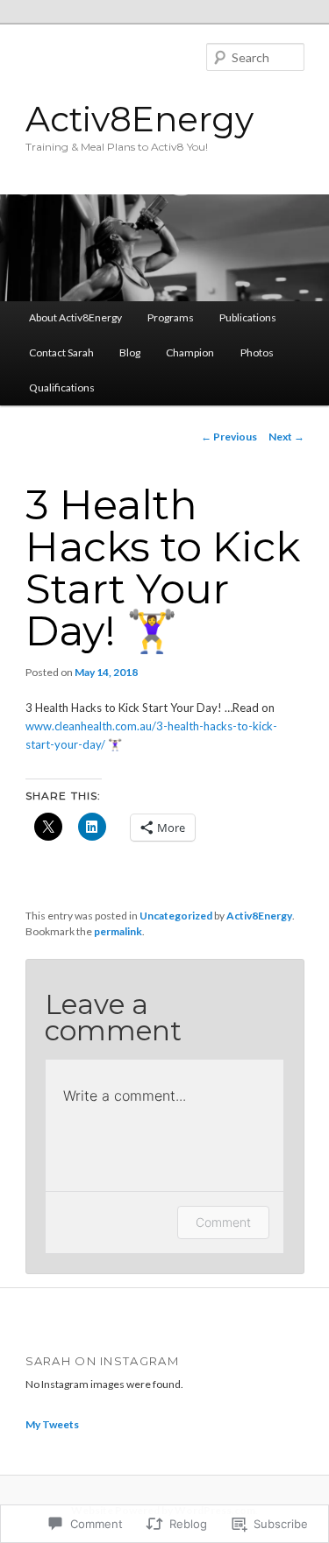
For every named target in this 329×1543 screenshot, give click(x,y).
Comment (223, 1222)
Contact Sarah (61, 352)
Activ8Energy (139, 119)
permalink (118, 931)
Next (286, 436)
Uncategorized (175, 915)
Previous (229, 436)
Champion (190, 352)
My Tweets (52, 1424)
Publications (247, 317)
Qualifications (62, 387)
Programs (170, 317)
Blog (129, 352)
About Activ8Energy (75, 317)
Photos (257, 352)
